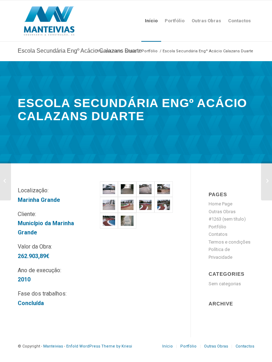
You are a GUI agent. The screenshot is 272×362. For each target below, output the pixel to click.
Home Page (220, 203)
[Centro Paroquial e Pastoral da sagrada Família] (5, 181)
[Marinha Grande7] (145, 205)
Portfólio (217, 226)
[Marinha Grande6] (127, 205)
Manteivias (53, 346)
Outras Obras (222, 211)
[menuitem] (151, 20)
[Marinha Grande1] (109, 189)
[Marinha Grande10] (127, 221)
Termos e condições (229, 242)
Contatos (218, 234)
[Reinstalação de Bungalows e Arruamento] (266, 181)
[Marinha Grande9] (109, 221)
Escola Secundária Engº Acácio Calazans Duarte (80, 51)
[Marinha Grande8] (163, 205)
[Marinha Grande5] (109, 205)
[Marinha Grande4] (163, 189)
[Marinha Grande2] (127, 189)
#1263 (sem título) (227, 219)
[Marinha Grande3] (145, 189)
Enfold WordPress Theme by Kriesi (99, 346)
